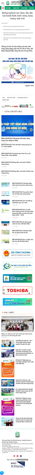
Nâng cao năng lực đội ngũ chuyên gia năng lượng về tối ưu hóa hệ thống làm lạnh (16, 335)
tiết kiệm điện (5, 100)
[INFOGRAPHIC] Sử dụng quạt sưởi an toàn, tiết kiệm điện (21, 223)
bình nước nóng (11, 97)
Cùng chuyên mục (13, 111)
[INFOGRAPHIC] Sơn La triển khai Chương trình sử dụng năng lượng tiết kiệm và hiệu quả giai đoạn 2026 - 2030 (22, 212)
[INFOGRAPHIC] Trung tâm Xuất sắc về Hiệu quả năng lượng (22, 193)
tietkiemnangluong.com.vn (13, 451)
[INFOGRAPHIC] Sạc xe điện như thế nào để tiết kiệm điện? (22, 240)
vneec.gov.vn (21, 451)
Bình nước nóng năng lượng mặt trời (13, 26)
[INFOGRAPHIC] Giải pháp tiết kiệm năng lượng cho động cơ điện (15, 139)
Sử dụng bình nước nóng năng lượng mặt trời (16, 29)
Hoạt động (24, 8)
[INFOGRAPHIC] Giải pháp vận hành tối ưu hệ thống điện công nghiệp (16, 154)
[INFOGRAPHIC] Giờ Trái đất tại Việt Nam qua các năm (22, 201)
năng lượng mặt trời (22, 97)
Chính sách (16, 8)
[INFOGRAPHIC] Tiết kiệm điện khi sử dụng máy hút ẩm (22, 231)
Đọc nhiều (9, 312)
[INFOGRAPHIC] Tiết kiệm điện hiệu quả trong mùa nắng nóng (22, 184)
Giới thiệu (8, 8)
